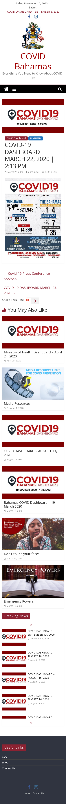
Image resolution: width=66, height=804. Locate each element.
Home (27, 793)
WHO (5, 762)
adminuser (33, 172)
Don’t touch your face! (21, 554)
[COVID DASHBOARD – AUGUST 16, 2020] (14, 652)
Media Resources (17, 403)
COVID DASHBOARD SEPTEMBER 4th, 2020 (41, 632)
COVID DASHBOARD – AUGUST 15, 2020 (41, 676)
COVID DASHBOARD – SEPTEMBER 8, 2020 (33, 11)
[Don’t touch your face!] (33, 520)
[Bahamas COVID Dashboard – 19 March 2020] (33, 468)
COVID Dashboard (16, 138)
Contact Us (8, 768)
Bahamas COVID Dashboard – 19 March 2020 (29, 504)
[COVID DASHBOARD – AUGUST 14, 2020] (33, 417)
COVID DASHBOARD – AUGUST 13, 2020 (41, 719)
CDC (4, 756)
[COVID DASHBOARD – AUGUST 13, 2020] (14, 717)
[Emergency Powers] (33, 567)
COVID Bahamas (33, 61)
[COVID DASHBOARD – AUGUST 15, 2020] (14, 674)
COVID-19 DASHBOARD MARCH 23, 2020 (30, 290)
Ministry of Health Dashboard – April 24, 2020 (33, 354)
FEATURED (35, 138)
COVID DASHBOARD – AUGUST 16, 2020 (41, 654)
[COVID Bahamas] (6, 89)
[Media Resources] (33, 370)
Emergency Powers (19, 601)
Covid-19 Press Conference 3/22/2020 (27, 276)
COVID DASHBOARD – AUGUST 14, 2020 (30, 453)
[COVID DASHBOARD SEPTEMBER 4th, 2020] (14, 631)
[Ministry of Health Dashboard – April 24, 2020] (33, 318)
